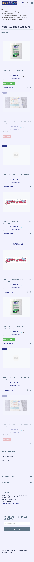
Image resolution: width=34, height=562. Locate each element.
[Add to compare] (30, 87)
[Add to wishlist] (27, 87)
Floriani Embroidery (8, 456)
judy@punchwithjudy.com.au (10, 503)
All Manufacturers (6, 461)
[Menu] (31, 3)
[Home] (9, 4)
